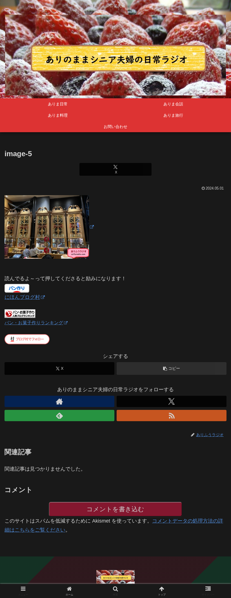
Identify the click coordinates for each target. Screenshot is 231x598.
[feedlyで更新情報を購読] (59, 415)
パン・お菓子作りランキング (34, 322)
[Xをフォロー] (171, 401)
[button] (171, 368)
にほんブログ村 (22, 297)
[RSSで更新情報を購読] (171, 415)
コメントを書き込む (115, 509)
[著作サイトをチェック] (59, 401)
